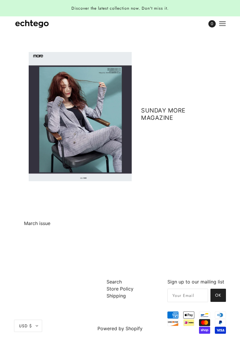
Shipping (116, 296)
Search (114, 282)
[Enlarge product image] (80, 116)
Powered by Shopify (120, 328)
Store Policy (120, 289)
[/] (32, 23)
